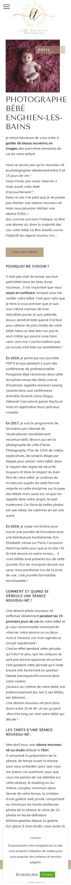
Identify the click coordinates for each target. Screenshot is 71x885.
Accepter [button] (47, 874)
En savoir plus (27, 874)
